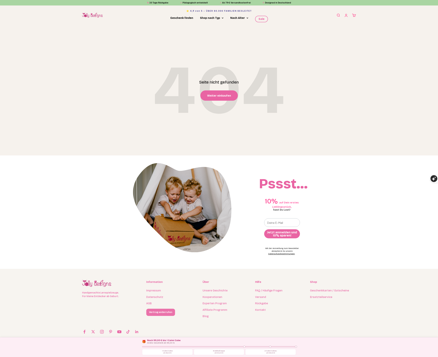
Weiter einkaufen (219, 95)
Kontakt (260, 309)
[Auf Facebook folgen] (84, 331)
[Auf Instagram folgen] (102, 331)
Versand (260, 297)
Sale (262, 19)
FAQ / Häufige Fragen (268, 290)
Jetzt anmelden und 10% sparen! (282, 233)
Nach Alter (237, 18)
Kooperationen (212, 297)
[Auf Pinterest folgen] (110, 331)
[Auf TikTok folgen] (128, 331)
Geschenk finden (181, 18)
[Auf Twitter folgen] (93, 331)
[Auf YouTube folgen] (119, 331)
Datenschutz (154, 297)
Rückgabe (261, 303)
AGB (149, 303)
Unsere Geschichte (215, 290)
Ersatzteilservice (321, 297)
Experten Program (215, 303)
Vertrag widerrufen (160, 312)
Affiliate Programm (215, 309)
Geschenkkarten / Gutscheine (329, 290)
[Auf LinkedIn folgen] (136, 331)
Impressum (153, 290)
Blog (206, 316)
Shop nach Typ (210, 18)
